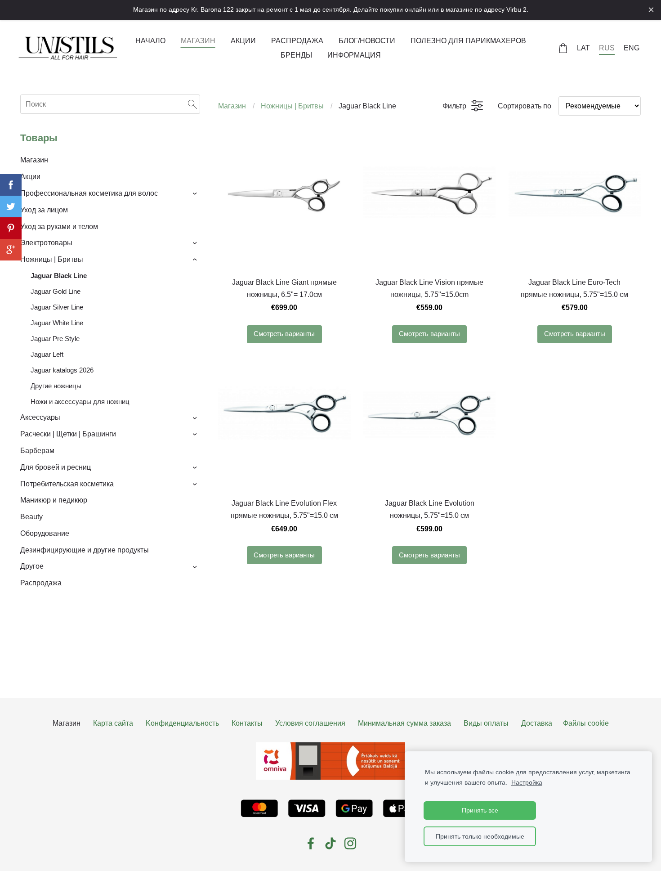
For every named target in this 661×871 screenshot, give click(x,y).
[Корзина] (563, 48)
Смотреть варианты (284, 333)
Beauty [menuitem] (31, 517)
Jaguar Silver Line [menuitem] (57, 307)
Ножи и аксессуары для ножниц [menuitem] (80, 401)
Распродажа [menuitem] (297, 41)
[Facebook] (311, 843)
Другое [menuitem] (32, 566)
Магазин (232, 106)
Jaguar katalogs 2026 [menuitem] (62, 370)
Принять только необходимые (480, 836)
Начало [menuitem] (150, 41)
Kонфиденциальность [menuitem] (182, 723)
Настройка (526, 782)
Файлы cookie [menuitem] (586, 723)
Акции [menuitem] (243, 41)
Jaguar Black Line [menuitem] (59, 275)
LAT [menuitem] (583, 48)
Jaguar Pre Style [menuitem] (55, 338)
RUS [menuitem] (607, 48)
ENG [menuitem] (631, 48)
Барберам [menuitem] (37, 450)
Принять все (480, 810)
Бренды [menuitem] (296, 55)
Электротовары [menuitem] (46, 243)
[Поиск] (192, 104)
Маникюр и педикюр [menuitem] (53, 500)
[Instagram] (350, 843)
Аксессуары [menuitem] (40, 417)
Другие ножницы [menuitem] (56, 386)
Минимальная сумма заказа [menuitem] (404, 723)
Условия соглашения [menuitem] (310, 723)
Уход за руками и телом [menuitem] (59, 226)
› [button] (196, 193)
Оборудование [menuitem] (44, 533)
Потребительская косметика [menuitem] (67, 484)
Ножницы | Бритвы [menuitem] (51, 259)
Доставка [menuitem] (536, 723)
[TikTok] (330, 843)
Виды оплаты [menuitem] (486, 723)
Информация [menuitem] (354, 55)
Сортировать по (524, 106)
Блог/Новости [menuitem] (367, 41)
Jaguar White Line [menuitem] (57, 323)
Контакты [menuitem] (247, 723)
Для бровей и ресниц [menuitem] (55, 467)
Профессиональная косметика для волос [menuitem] (89, 193)
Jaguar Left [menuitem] (47, 354)
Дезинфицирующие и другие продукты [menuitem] (84, 550)
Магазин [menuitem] (198, 41)
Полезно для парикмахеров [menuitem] (468, 41)
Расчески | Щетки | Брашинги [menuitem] (68, 434)
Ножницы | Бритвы (292, 106)
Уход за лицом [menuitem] (44, 210)
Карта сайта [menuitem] (113, 723)
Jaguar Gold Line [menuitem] (55, 291)
